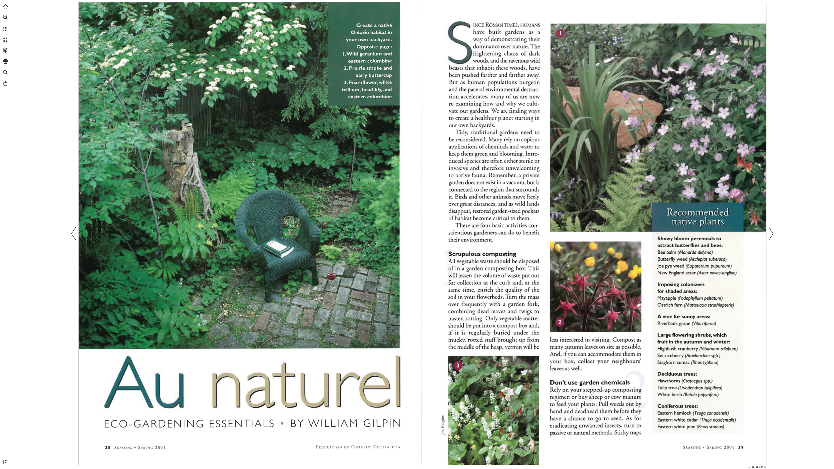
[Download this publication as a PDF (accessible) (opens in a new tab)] (5, 50)
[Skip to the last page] (765, 467)
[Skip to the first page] (749, 467)
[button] (5, 17)
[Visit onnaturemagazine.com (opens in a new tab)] (5, 6)
